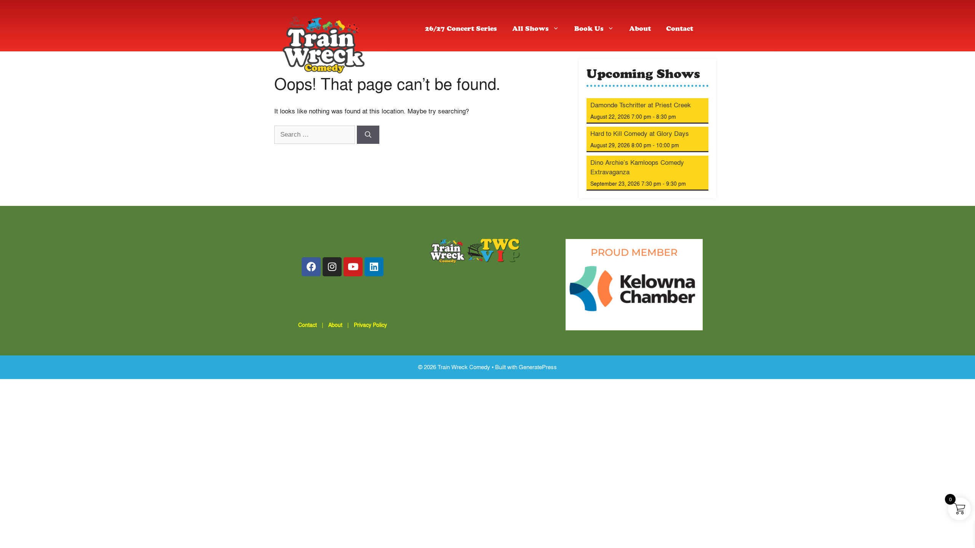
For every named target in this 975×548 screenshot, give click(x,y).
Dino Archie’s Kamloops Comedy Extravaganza (637, 167)
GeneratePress (538, 367)
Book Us (589, 29)
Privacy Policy (370, 324)
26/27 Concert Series (461, 29)
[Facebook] (311, 266)
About (640, 29)
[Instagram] (332, 266)
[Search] (368, 135)
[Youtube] (353, 266)
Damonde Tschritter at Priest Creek (640, 104)
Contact (679, 29)
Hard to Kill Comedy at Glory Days (639, 133)
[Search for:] (315, 134)
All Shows (530, 29)
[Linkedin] (374, 266)
